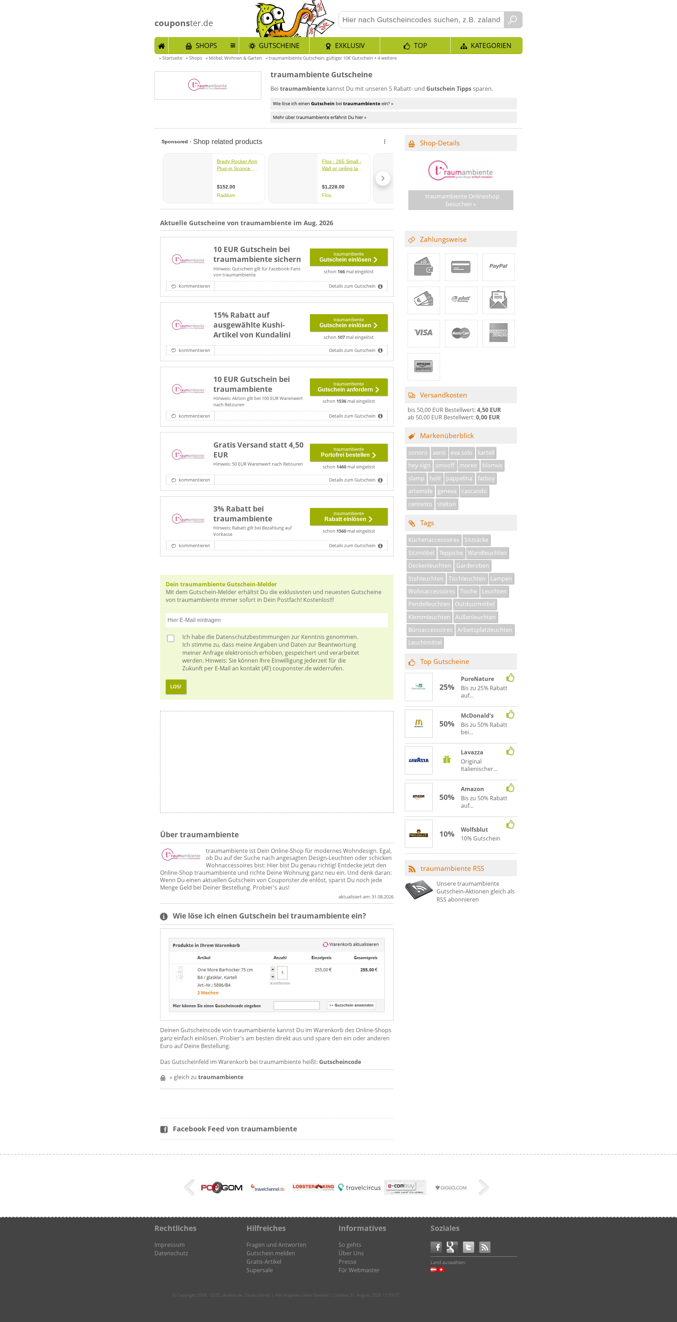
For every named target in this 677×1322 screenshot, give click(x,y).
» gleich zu (206, 1077)
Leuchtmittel (425, 642)
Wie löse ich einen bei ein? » (333, 103)
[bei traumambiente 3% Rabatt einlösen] (188, 519)
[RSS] (484, 1246)
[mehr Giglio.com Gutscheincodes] (451, 1199)
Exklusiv (350, 45)
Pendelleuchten (429, 604)
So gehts (349, 1245)
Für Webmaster (359, 1270)
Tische (468, 591)
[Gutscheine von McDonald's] (419, 724)
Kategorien (491, 45)
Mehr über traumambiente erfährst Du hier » (319, 117)
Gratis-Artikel (263, 1262)
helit (435, 478)
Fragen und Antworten (276, 1245)
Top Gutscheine (444, 661)
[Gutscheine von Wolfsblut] (419, 834)
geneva (447, 491)
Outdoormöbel (475, 604)
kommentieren (194, 286)
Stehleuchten (426, 578)
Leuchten (494, 591)
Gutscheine (279, 45)
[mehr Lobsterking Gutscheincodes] (313, 1189)
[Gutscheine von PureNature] (419, 687)
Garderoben (472, 565)
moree (468, 465)
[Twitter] (471, 1246)
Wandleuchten (487, 553)
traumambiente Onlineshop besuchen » (462, 200)
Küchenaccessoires (433, 540)
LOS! (175, 686)
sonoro (418, 452)
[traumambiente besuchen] (461, 180)
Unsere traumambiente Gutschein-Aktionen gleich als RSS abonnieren (476, 891)
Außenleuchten (475, 617)
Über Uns (351, 1253)
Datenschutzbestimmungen (253, 637)
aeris (439, 452)
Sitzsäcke (476, 540)
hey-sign (419, 465)
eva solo (461, 452)
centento (420, 504)
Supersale (259, 1270)
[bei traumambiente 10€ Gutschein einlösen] (188, 260)
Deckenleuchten (429, 565)
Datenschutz (171, 1253)
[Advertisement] (335, 764)
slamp (416, 478)
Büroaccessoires (430, 630)
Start (161, 45)
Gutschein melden (270, 1253)
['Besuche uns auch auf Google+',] (455, 1246)
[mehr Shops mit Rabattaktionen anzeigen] (190, 1188)
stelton (446, 504)
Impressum (169, 1245)
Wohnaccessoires (431, 591)
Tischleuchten (467, 578)
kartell (486, 452)
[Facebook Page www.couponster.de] (439, 1246)
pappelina (459, 478)
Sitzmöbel (421, 553)
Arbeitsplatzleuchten (484, 630)
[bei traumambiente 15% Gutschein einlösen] (188, 325)
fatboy (486, 478)
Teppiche (451, 553)
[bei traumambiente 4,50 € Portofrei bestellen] (188, 455)
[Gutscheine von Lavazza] (419, 760)
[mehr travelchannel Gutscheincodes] (267, 1199)
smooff (445, 465)
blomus (492, 465)
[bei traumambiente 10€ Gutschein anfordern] (188, 390)
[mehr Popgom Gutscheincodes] (222, 1192)
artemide (420, 491)
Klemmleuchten (429, 617)
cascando (474, 491)
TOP (420, 45)
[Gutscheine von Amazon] (419, 797)
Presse (347, 1262)
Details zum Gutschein (353, 286)
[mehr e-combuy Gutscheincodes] (405, 1193)
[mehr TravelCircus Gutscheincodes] (359, 1189)
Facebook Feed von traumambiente (235, 1128)
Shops (206, 45)
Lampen (501, 578)
